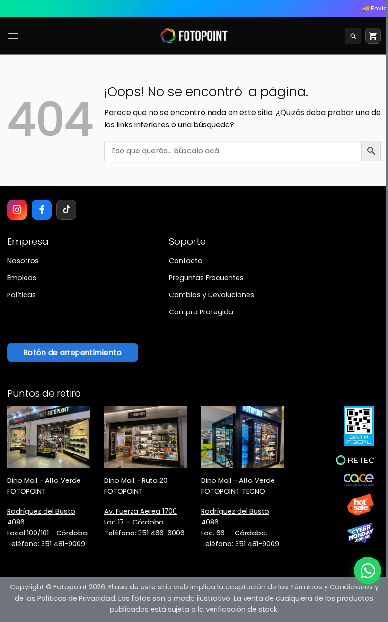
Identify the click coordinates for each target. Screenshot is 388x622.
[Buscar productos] (353, 36)
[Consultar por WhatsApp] (367, 570)
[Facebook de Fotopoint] (42, 210)
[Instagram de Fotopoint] (17, 210)
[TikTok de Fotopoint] (66, 210)
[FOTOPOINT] (194, 36)
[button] (12, 35)
